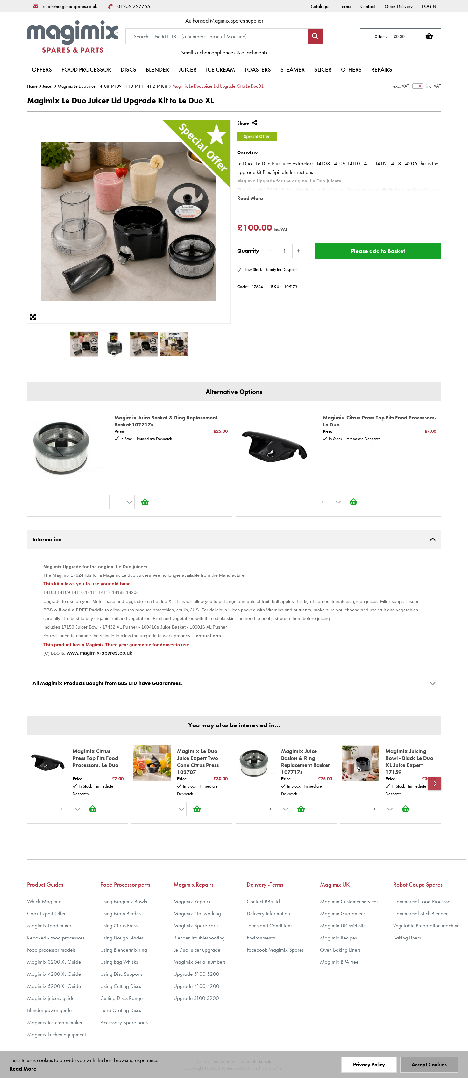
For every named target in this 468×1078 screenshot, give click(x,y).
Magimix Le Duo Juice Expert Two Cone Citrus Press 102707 (198, 761)
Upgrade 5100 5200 (196, 974)
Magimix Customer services (349, 901)
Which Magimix (44, 901)
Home (32, 86)
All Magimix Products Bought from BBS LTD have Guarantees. (107, 683)
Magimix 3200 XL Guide (54, 962)
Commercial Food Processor (422, 901)
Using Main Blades (120, 913)
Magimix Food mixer (49, 925)
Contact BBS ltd (263, 901)
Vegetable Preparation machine (426, 925)
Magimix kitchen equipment (56, 1034)
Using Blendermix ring (123, 950)
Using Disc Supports (121, 974)
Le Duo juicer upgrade (197, 950)
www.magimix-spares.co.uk (99, 653)
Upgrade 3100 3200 (196, 998)
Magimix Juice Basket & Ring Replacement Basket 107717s (165, 421)
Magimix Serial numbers (200, 962)
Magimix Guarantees (342, 913)
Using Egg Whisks (119, 962)
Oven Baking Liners (340, 950)
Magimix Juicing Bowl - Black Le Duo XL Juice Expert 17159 (409, 761)
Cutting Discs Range (121, 998)
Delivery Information (268, 913)
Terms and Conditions (269, 925)
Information (47, 539)
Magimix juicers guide (50, 998)
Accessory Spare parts (124, 1022)
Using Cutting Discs (120, 986)
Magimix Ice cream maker (54, 1022)
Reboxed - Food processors (55, 937)
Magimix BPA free (339, 962)
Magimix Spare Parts (196, 925)
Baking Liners (407, 937)
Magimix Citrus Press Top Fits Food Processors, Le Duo (379, 421)
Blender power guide (49, 1010)
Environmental (262, 937)
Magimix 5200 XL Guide (54, 986)
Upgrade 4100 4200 (196, 986)
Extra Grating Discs (120, 1010)
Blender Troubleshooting (199, 937)
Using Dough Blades (122, 937)
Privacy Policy (369, 1064)
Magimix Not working (197, 913)
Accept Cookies (429, 1064)
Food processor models (51, 950)
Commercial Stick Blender (420, 913)
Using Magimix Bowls (123, 901)
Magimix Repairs (192, 901)
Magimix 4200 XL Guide (54, 974)
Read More (250, 198)
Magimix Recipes (338, 937)
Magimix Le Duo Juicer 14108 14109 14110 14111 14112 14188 (112, 86)
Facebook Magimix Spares (275, 950)
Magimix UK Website (343, 925)
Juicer (48, 86)
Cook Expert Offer (46, 913)
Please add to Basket (378, 250)
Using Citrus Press (119, 925)
